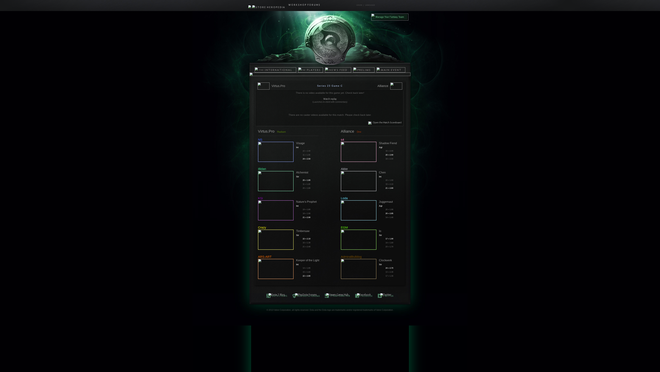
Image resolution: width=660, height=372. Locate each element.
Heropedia (276, 7)
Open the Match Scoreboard (387, 123)
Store (261, 7)
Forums (314, 5)
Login (359, 5)
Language (370, 5)
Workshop (297, 5)
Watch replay (330, 99)
